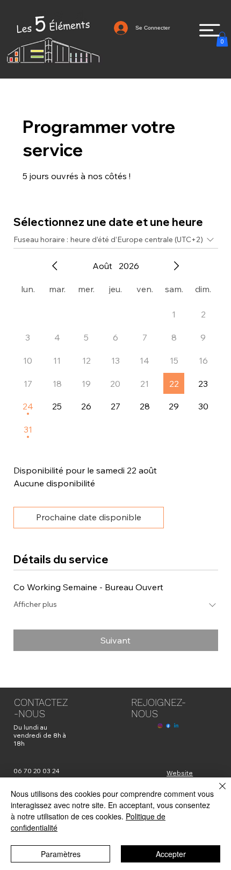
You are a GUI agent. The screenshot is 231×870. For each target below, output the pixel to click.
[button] (222, 39)
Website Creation (180, 777)
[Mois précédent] (54, 265)
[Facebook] (168, 725)
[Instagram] (160, 725)
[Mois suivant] (176, 265)
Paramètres (61, 853)
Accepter (171, 853)
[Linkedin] (176, 725)
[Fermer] (216, 792)
